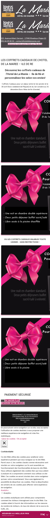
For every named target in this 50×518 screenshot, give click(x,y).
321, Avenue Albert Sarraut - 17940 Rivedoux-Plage (22, 38)
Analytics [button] (4, 490)
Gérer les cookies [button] (8, 439)
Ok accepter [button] (22, 439)
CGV (25, 421)
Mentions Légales (25, 420)
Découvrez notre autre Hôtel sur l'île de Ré (25, 44)
